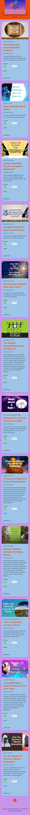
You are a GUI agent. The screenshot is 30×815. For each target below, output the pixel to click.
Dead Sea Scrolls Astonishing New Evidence (11, 47)
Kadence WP (18, 810)
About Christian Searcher (10, 415)
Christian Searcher (9, 53)
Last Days (9, 103)
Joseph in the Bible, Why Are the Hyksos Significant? (13, 166)
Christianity (6, 340)
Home (12, 41)
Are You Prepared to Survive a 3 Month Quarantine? (12, 759)
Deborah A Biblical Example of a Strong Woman (12, 552)
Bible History (6, 41)
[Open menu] (27, 19)
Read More (7, 78)
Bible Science (6, 475)
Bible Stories (6, 160)
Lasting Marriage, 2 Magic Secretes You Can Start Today (15, 686)
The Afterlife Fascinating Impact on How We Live (13, 346)
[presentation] (15, 30)
